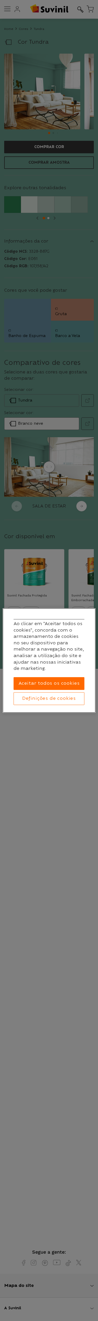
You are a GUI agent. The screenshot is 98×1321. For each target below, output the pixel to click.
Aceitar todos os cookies (49, 683)
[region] (48, 660)
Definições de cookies (49, 698)
